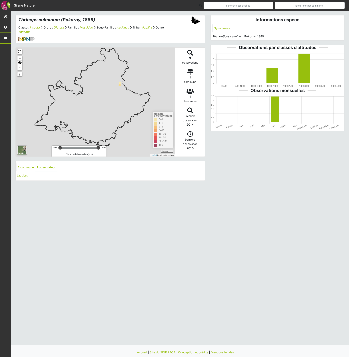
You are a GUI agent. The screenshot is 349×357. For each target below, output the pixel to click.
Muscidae (86, 27)
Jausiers (22, 175)
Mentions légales (222, 352)
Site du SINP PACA (163, 352)
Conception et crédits (193, 352)
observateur (46, 167)
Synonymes (222, 28)
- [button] (20, 68)
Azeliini (147, 27)
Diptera (59, 27)
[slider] (60, 148)
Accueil (142, 352)
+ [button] (20, 58)
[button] (19, 63)
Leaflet (154, 155)
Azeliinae (123, 27)
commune (26, 167)
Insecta (35, 27)
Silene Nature (24, 5)
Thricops (24, 32)
